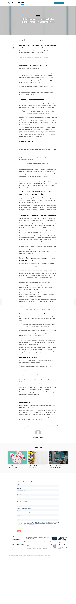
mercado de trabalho (32, 425)
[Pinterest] (57, 426)
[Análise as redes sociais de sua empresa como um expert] (58, 457)
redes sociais (21, 427)
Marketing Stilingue (32, 24)
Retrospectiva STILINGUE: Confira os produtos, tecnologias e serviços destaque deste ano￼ (39, 538)
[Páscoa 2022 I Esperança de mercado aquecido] (38, 457)
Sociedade (38, 15)
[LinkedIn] (13, 47)
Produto (27, 540)
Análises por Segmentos (16, 539)
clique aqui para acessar (47, 40)
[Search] (73, 2)
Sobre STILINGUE (15, 541)
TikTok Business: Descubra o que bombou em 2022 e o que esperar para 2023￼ (39, 545)
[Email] (13, 50)
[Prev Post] (1, 302)
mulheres (41, 425)
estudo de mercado (22, 425)
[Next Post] (75, 302)
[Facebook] (13, 42)
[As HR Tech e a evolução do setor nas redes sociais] (17, 457)
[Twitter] (13, 45)
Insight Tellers (14, 536)
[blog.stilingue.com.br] (16, 3)
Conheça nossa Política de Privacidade (18, 544)
